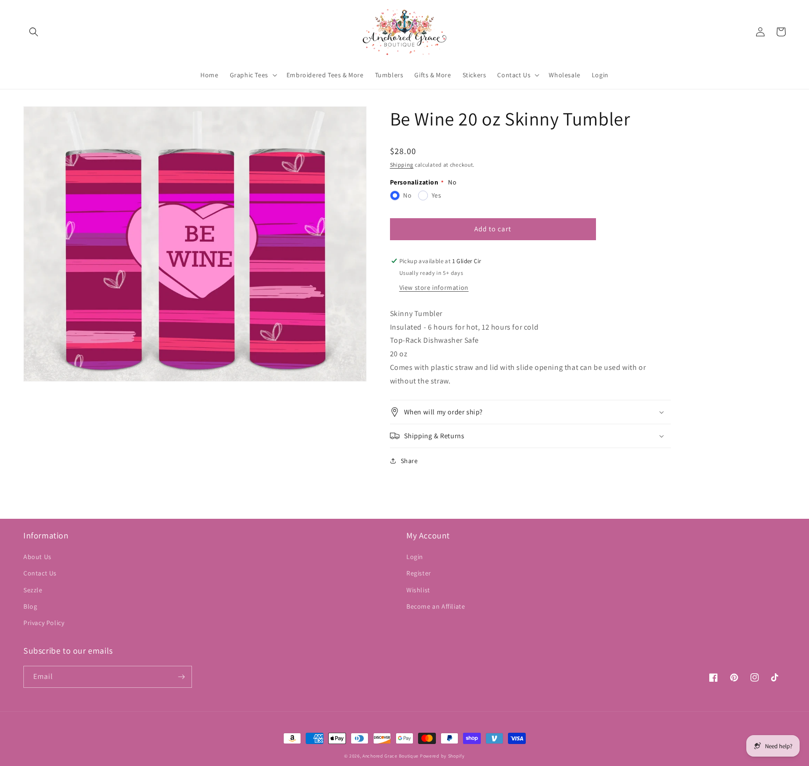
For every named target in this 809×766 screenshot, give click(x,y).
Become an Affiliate (435, 606)
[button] (33, 32)
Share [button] (409, 461)
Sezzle (33, 590)
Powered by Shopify (442, 756)
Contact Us (40, 573)
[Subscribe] (181, 677)
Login (414, 556)
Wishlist (418, 590)
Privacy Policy (43, 623)
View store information (434, 287)
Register (418, 573)
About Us (37, 556)
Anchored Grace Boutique (390, 756)
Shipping (402, 164)
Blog (30, 606)
